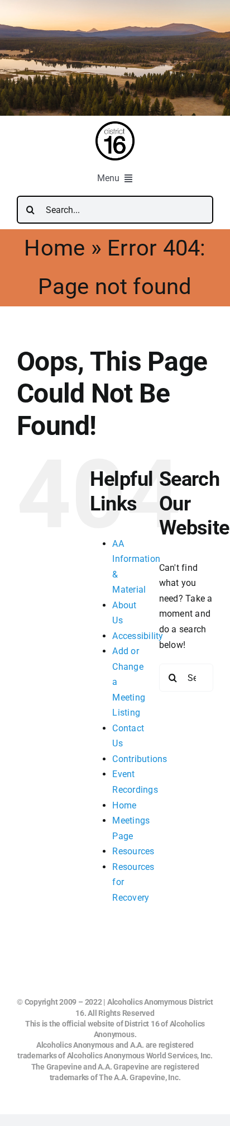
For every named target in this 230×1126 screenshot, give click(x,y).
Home (54, 248)
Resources (133, 851)
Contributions (139, 759)
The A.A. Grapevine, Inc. (139, 1077)
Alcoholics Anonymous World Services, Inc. (140, 1055)
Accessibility (137, 636)
